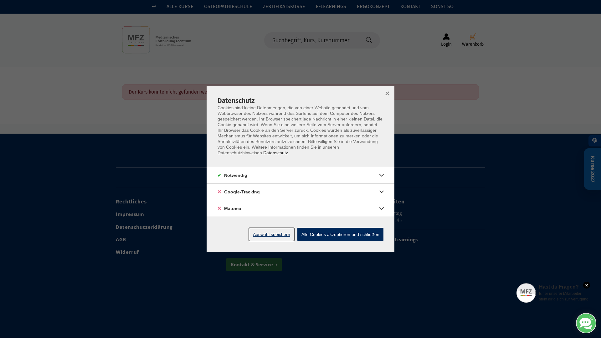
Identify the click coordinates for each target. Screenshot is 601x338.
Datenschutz (275, 152)
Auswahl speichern (271, 234)
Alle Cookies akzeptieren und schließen (340, 234)
